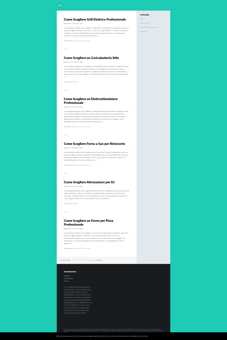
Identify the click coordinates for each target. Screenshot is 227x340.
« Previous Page (65, 261)
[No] (225, 336)
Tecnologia (75, 82)
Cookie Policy (68, 278)
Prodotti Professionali (71, 5)
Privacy (66, 281)
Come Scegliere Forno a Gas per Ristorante (94, 143)
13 (92, 260)
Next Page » (98, 261)
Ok (153, 336)
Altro (141, 19)
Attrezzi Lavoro (144, 23)
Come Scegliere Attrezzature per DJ (89, 182)
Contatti (66, 276)
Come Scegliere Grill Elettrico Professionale (95, 19)
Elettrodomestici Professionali (81, 41)
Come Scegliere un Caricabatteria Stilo (91, 58)
